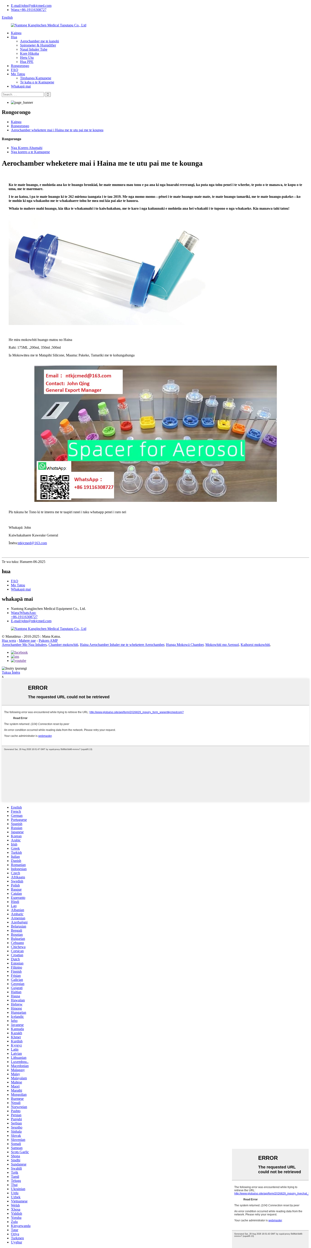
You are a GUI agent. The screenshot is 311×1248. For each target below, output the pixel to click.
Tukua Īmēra (11, 672)
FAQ (14, 70)
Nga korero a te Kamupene (30, 152)
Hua (14, 37)
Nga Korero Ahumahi (26, 148)
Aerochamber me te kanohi (39, 41)
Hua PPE (26, 62)
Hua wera (9, 640)
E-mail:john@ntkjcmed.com (31, 6)
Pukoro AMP (48, 640)
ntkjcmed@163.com (32, 543)
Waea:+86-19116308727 (28, 10)
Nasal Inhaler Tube (33, 49)
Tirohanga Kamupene (35, 78)
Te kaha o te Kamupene (37, 82)
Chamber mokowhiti (63, 645)
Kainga (16, 33)
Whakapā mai (21, 86)
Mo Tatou (18, 74)
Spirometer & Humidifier (38, 45)
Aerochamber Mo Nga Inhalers (24, 645)
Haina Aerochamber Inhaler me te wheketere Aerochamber (122, 645)
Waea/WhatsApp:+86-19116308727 (24, 615)
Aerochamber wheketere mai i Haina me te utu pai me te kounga (57, 130)
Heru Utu (27, 57)
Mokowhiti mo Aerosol (222, 645)
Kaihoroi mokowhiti (255, 645)
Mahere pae (27, 640)
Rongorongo (20, 66)
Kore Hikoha (29, 53)
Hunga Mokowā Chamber (185, 645)
